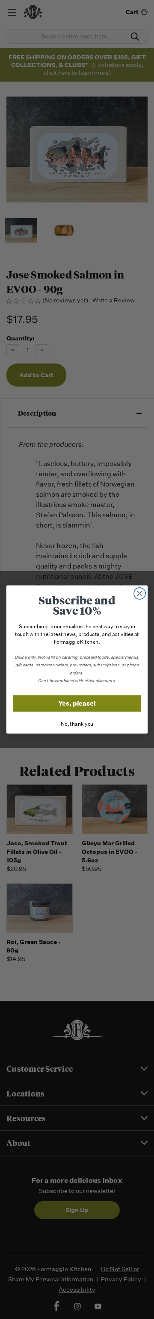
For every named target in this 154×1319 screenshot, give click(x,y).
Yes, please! (77, 703)
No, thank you (77, 724)
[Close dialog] (139, 593)
